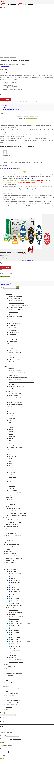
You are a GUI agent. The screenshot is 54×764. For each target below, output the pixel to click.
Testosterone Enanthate (15, 400)
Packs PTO (8, 565)
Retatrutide (12, 472)
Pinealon (11, 468)
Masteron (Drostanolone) (15, 375)
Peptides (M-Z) (10, 450)
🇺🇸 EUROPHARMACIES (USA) (16, 616)
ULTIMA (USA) (12, 614)
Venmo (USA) (9, 684)
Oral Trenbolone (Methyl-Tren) (16, 309)
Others (7, 506)
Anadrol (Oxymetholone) (15, 296)
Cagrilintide (12, 418)
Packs (4, 542)
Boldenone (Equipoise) (15, 370)
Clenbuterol (12, 346)
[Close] (0, 282)
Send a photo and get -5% (16, 662)
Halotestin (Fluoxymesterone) (16, 303)
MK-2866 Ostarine (13, 328)
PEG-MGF (11, 465)
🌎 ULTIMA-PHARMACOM (15, 605)
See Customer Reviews (12, 698)
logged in (9, 168)
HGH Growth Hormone (14, 508)
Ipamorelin (11, 445)
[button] (27, 721)
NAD (10, 461)
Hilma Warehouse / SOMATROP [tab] (11, 109)
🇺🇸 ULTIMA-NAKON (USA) (15, 612)
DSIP (10, 422)
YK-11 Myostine (13, 341)
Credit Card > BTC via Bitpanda (14, 671)
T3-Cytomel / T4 (13, 350)
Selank (10, 474)
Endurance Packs (10, 547)
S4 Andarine (12, 337)
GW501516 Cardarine (14, 323)
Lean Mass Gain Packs (11, 556)
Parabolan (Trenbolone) (15, 379)
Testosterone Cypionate (15, 398)
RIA (7, 680)
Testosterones (9, 391)
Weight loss (9, 343)
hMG (7, 531)
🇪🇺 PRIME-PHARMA (14, 589)
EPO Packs (8, 549)
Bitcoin (8, 668)
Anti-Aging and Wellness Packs (14, 544)
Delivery (5, 567)
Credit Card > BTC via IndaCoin (14, 673)
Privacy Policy (12, 655)
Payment (5, 664)
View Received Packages (15, 659)
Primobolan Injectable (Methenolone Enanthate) (21, 382)
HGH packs (9, 551)
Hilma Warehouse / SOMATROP (14, 102)
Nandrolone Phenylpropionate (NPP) (18, 377)
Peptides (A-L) (9, 407)
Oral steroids (9, 294)
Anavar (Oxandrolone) (14, 298)
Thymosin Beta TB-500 (15, 492)
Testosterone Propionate (15, 402)
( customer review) (5, 66)
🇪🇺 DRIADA (12, 578)
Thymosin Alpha (13, 490)
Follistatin (11, 427)
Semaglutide (12, 477)
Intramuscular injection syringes (17, 513)
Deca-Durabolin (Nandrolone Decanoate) (19, 373)
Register (10, 745)
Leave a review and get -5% (13, 700)
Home (1, 57)
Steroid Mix (12, 388)
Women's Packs (10, 560)
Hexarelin (11, 438)
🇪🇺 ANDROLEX (12, 571)
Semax (10, 479)
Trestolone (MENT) (13, 384)
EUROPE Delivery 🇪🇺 (11, 569)
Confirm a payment (11, 666)
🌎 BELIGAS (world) (14, 598)
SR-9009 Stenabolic (14, 339)
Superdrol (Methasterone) (15, 307)
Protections (6, 517)
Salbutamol (12, 348)
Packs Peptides (10, 562)
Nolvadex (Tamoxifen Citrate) (13, 535)
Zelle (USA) (9, 682)
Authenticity (12, 653)
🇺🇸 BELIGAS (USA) (13, 610)
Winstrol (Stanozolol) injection (16, 386)
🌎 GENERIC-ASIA (13, 601)
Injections (5, 366)
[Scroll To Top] (1, 280)
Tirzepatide (12, 486)
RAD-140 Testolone (14, 332)
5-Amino (11, 409)
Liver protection (10, 540)
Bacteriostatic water (14, 511)
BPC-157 (11, 416)
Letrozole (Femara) (35, 102)
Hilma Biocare (13, 57)
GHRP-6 (11, 434)
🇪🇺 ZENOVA (12, 596)
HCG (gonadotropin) (11, 529)
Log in (2, 742)
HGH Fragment (13, 440)
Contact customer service (12, 693)
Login (11, 761)
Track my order (13, 657)
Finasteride (12, 357)
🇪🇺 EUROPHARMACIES (15, 573)
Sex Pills (11, 364)
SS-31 (10, 481)
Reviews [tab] (5, 107)
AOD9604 (11, 413)
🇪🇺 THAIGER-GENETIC (14, 585)
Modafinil (11, 361)
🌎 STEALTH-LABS (14, 603)
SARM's (8, 319)
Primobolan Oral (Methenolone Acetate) (19, 305)
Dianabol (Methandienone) (16, 300)
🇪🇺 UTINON (12, 594)
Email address (4, 752)
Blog (7, 709)
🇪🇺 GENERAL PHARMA (15, 580)
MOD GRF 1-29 (12, 456)
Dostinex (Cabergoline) (12, 524)
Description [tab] (6, 105)
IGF (10, 443)
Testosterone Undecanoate (16, 404)
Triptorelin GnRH (13, 495)
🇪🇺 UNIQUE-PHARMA (14, 592)
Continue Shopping (5, 276)
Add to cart (5, 99)
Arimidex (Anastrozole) (12, 520)
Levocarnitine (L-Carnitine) (16, 447)
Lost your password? (15, 739)
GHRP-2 (11, 431)
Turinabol (11, 314)
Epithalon (11, 425)
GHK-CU (11, 429)
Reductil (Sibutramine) (15, 352)
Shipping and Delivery (12, 648)
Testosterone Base (13, 395)
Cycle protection (45, 102)
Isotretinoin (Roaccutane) (15, 359)
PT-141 (10, 470)
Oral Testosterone (13, 312)
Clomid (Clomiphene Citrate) (13, 522)
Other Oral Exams (10, 355)
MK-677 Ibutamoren (14, 330)
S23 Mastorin (12, 334)
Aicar (10, 411)
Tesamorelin (12, 483)
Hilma (23, 178)
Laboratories (6, 57)
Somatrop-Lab (29, 178)
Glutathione (12, 436)
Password (3, 735)
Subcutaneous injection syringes (17, 515)
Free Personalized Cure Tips (13, 689)
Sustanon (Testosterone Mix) (16, 393)
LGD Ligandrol (12, 325)
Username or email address (7, 732)
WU (7, 677)
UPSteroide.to (30, 260)
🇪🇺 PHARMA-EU (13, 587)
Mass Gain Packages (11, 553)
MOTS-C (11, 459)
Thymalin (11, 488)
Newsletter (9, 707)
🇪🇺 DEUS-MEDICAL (14, 576)
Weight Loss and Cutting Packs (14, 558)
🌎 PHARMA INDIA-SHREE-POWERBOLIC (19, 623)
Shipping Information (14, 650)
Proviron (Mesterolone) (12, 538)
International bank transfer (13, 675)
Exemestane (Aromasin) (12, 526)
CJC (10, 420)
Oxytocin (11, 463)
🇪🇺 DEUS (11, 635)
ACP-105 (11, 321)
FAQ (7, 691)
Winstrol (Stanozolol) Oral (15, 316)
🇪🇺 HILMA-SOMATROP (14, 583)
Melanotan (11, 452)
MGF (10, 454)
